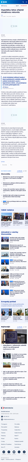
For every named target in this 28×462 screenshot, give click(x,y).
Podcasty (3, 435)
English (2, 459)
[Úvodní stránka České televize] (7, 408)
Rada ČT (17, 435)
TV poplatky (4, 430)
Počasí (2, 438)
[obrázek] (14, 26)
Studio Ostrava (18, 432)
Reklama (17, 427)
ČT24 (11, 164)
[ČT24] (4, 2)
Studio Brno (17, 430)
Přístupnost (18, 459)
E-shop (3, 441)
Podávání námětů (19, 441)
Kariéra (16, 438)
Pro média (17, 424)
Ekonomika (4, 164)
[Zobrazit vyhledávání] (23, 2)
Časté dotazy (18, 444)
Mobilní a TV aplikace (6, 444)
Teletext (3, 432)
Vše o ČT (3, 447)
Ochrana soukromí (10, 459)
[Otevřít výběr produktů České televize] (26, 2)
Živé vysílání (4, 427)
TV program (4, 424)
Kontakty (17, 447)
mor (2, 15)
